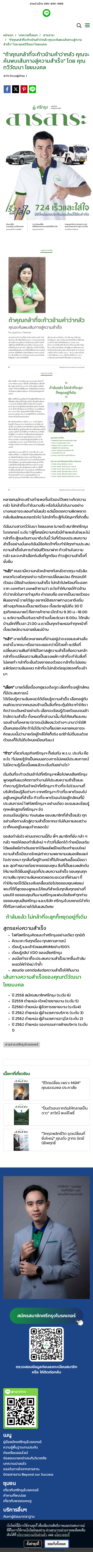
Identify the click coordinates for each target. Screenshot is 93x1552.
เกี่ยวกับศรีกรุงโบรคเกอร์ (20, 1490)
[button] (77, 25)
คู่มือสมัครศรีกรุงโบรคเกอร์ (22, 1441)
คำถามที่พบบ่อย (14, 1495)
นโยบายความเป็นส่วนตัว (32, 1535)
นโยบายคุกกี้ (62, 1535)
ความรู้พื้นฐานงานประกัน (20, 1447)
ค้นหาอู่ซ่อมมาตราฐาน (19, 1516)
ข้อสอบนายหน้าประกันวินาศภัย (24, 1458)
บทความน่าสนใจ (14, 1463)
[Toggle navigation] (87, 25)
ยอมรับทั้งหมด (57, 1544)
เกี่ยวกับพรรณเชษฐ (17, 1500)
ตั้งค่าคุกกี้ (33, 1544)
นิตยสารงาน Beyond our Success (28, 1474)
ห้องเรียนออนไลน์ (15, 1452)
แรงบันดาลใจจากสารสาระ (21, 1468)
